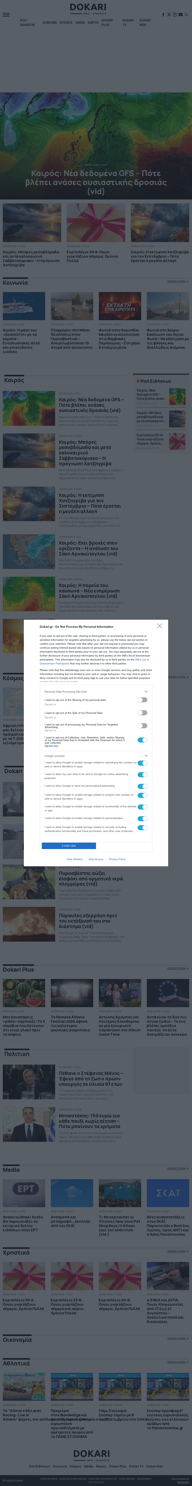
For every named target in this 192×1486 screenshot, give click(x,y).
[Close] (160, 627)
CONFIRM (69, 846)
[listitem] (96, 692)
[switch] (142, 699)
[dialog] (96, 743)
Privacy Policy (117, 859)
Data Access (96, 859)
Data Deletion (75, 859)
